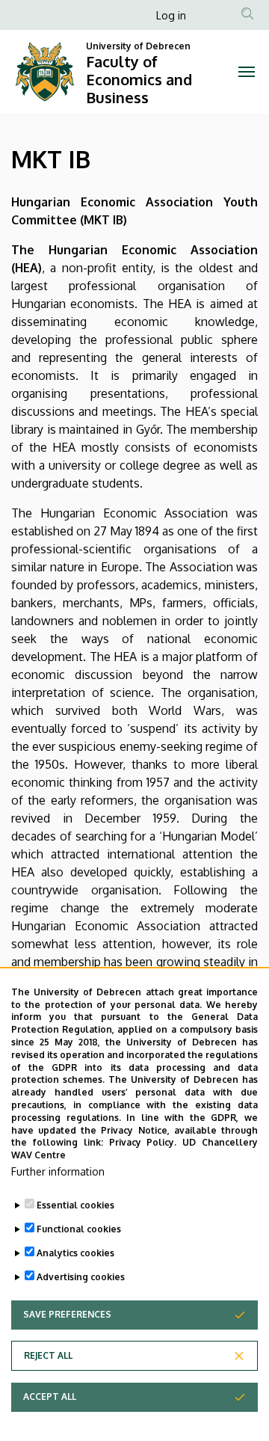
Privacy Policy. (143, 1142)
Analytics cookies (75, 1253)
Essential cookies (75, 1205)
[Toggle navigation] (246, 72)
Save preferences (67, 1314)
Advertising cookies (81, 1276)
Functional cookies (79, 1229)
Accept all (49, 1396)
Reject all (48, 1355)
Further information (58, 1171)
